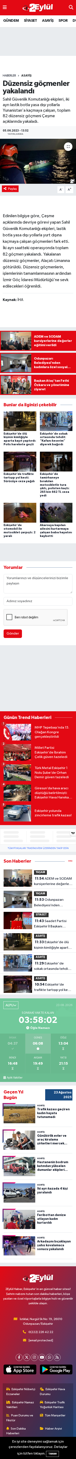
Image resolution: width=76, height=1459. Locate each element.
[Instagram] (34, 1357)
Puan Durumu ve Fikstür (19, 1418)
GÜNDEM (11, 21)
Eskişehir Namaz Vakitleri (20, 1405)
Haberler (9, 75)
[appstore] (20, 1370)
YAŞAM (40, 872)
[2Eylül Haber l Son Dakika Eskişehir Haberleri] (38, 8)
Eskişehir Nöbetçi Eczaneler (20, 1391)
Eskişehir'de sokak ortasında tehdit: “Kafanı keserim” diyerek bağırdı (52, 967)
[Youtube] (41, 1357)
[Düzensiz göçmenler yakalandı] (38, 161)
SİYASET (30, 21)
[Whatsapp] (49, 1357)
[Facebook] (19, 1357)
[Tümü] (70, 861)
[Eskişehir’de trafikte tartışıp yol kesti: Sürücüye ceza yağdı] (20, 461)
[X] (26, 1357)
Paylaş (12, 188)
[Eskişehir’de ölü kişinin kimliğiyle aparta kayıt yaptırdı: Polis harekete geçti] (20, 421)
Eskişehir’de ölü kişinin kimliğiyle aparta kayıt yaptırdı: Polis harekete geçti (52, 945)
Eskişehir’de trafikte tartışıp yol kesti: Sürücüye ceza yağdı (19, 478)
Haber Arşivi (53, 1428)
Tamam (52, 1454)
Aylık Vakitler (14, 1077)
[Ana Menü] (5, 7)
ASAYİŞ (47, 21)
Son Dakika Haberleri (16, 1431)
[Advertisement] (38, 679)
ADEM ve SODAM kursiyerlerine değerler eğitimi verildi (53, 882)
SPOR (63, 21)
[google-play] (56, 1370)
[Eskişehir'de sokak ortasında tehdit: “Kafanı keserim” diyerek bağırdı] (56, 421)
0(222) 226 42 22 (40, 1332)
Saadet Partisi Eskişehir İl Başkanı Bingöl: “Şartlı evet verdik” (50, 924)
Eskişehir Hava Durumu (52, 1391)
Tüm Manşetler (55, 1415)
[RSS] (57, 1357)
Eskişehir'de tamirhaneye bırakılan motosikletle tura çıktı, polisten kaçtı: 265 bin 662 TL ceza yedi (54, 485)
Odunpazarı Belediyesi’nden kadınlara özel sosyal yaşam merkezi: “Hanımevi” (50, 903)
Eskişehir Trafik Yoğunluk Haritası (52, 1405)
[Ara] (71, 7)
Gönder (13, 633)
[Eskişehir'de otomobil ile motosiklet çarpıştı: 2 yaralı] (20, 513)
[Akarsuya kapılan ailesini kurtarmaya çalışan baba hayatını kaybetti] (56, 513)
